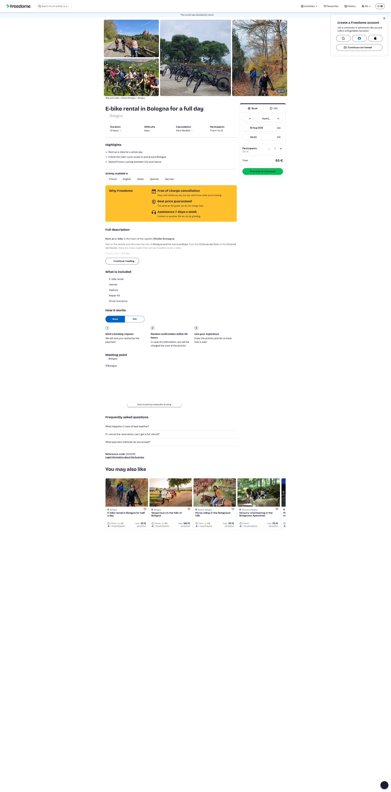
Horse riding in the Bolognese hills (213, 514)
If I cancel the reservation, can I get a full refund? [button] (132, 434)
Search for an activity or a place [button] (56, 6)
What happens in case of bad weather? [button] (127, 426)
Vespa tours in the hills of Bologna (166, 514)
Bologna (116, 115)
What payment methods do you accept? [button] (127, 442)
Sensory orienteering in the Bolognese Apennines (256, 514)
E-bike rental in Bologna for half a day (126, 514)
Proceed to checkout (263, 171)
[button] (384, 785)
